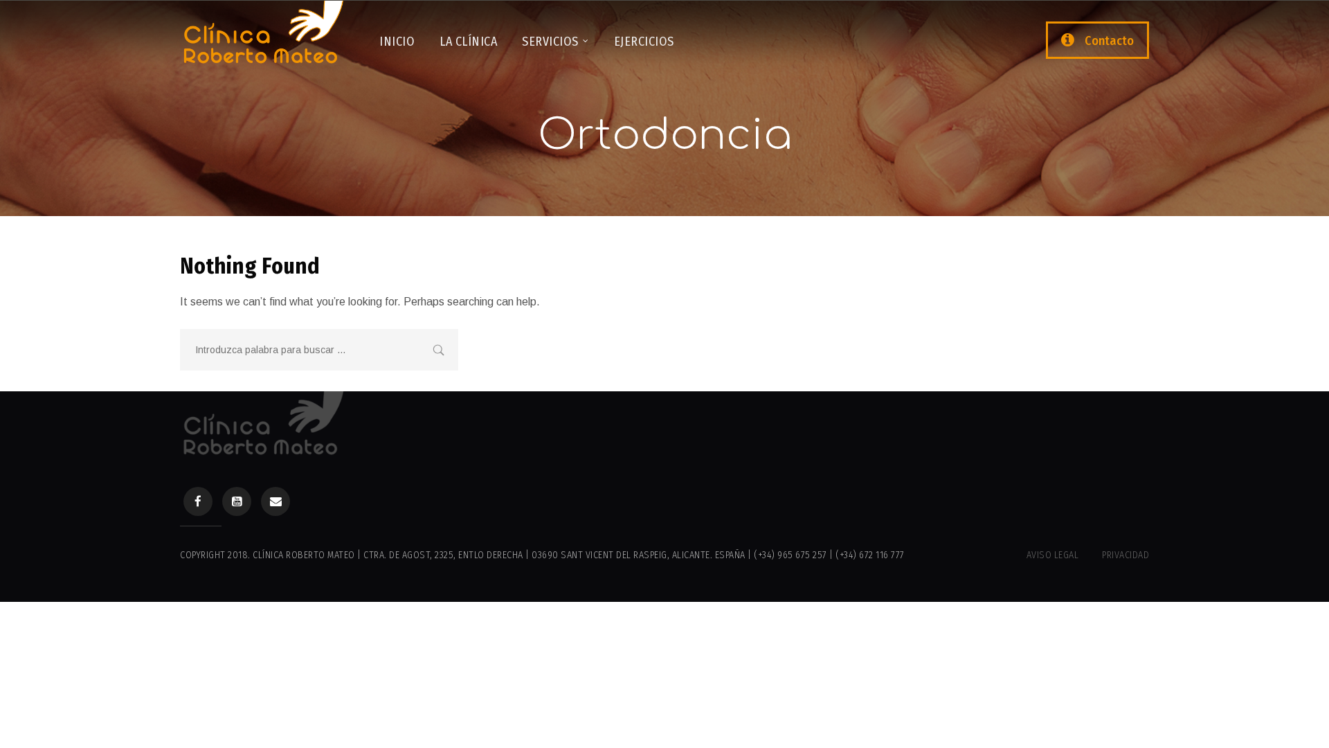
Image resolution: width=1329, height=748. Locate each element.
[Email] (275, 501)
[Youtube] (236, 501)
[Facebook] (198, 501)
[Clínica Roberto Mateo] (263, 38)
